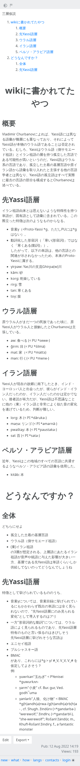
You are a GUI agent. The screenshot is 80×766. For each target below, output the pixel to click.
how (26, 760)
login (67, 760)
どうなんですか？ (24, 57)
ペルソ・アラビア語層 (36, 51)
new (4, 760)
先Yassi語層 (28, 34)
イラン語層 (27, 46)
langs (37, 760)
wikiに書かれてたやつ (27, 22)
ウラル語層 (27, 40)
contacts (52, 760)
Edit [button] (6, 740)
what (15, 760)
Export (21, 740)
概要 (22, 28)
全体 (22, 63)
